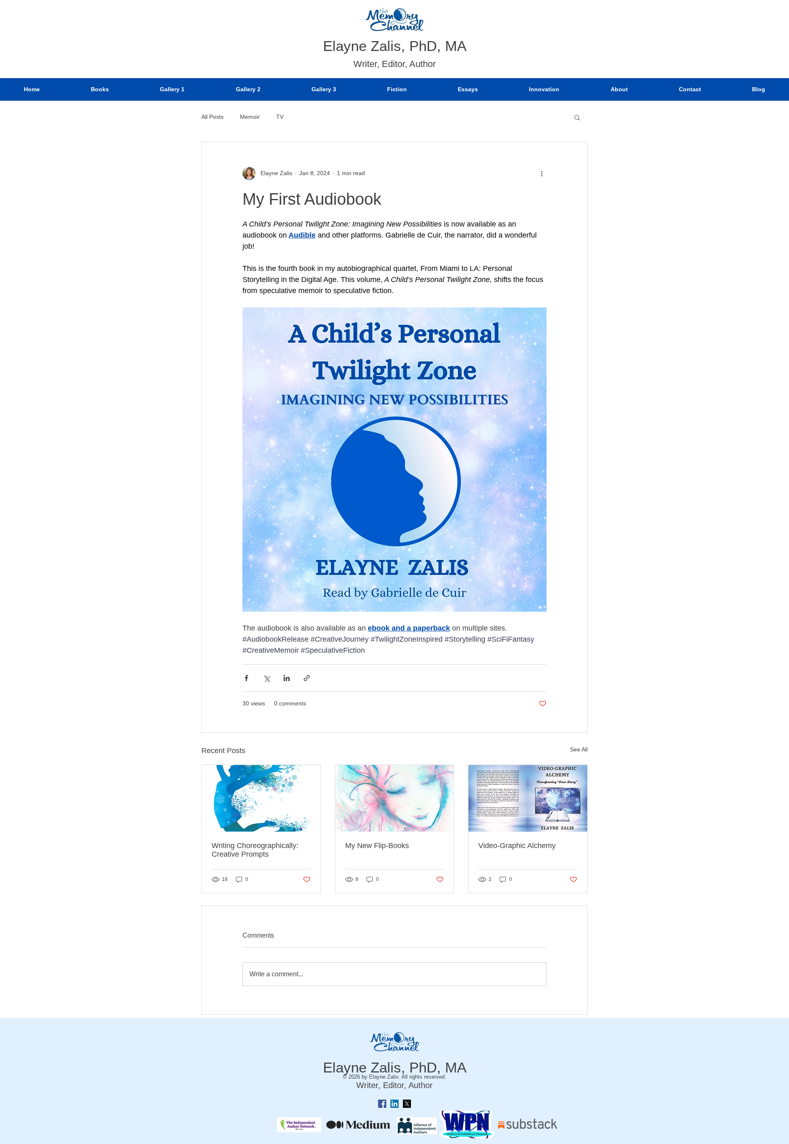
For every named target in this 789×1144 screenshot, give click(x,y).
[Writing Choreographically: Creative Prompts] (261, 798)
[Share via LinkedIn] (287, 678)
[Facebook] (382, 1104)
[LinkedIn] (394, 1104)
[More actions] (542, 173)
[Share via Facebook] (246, 678)
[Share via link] (307, 678)
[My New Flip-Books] (394, 798)
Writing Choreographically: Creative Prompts (255, 849)
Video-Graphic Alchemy (517, 845)
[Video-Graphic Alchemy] (527, 798)
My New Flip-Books (377, 845)
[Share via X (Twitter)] (266, 678)
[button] (577, 117)
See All (579, 749)
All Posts (212, 116)
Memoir (250, 116)
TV (280, 116)
